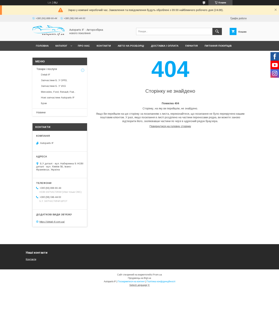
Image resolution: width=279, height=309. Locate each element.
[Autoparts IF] (48, 36)
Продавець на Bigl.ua (139, 278)
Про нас (84, 45)
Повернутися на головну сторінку (170, 126)
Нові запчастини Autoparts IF (58, 97)
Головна (42, 45)
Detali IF (45, 74)
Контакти (104, 45)
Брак (44, 103)
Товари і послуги (46, 69)
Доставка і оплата (164, 45)
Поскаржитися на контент (131, 281)
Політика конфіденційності (161, 281)
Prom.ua (157, 274)
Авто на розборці (131, 45)
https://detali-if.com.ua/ (52, 221)
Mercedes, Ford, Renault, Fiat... (58, 91)
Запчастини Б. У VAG (53, 86)
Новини (41, 112)
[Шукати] (217, 31)
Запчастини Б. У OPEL (54, 80)
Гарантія (191, 45)
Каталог (61, 45)
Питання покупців (218, 45)
